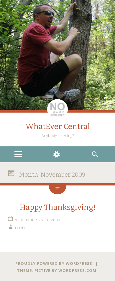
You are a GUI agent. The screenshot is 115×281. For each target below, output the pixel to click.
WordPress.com (77, 270)
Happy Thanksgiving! (58, 207)
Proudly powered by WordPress (53, 263)
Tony (20, 227)
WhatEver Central (57, 126)
